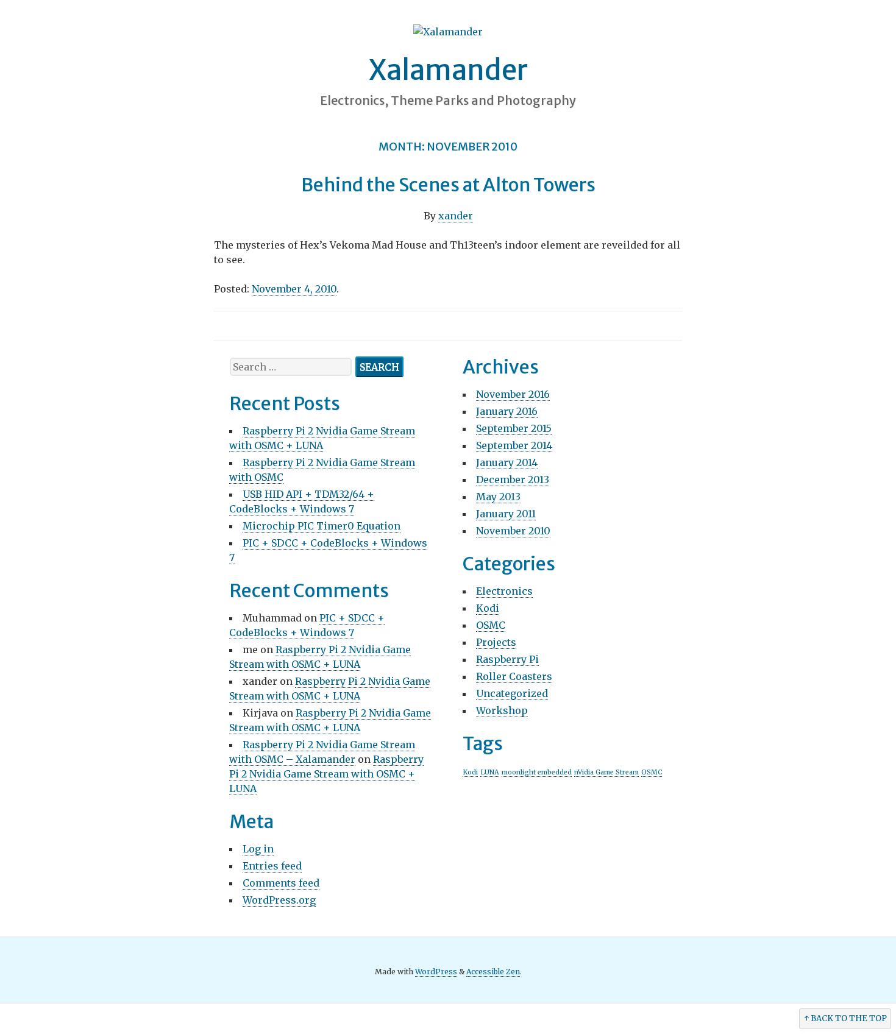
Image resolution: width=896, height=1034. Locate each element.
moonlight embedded (537, 772)
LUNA (489, 772)
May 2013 (498, 496)
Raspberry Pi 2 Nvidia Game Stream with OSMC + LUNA (326, 774)
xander (455, 216)
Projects (496, 642)
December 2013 (512, 479)
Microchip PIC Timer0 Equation (321, 526)
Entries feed (272, 866)
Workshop (502, 710)
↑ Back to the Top (845, 1018)
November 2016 (513, 394)
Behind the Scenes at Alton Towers (448, 184)
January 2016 (507, 411)
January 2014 (507, 462)
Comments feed (281, 883)
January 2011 (506, 514)
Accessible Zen (493, 971)
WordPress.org (279, 900)
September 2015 (514, 428)
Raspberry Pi (507, 659)
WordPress (436, 971)
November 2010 (513, 531)
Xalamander (448, 70)
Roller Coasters (514, 676)
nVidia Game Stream (606, 772)
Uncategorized (512, 693)
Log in (258, 849)
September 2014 (514, 445)
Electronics (504, 591)
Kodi (487, 608)
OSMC (490, 625)
